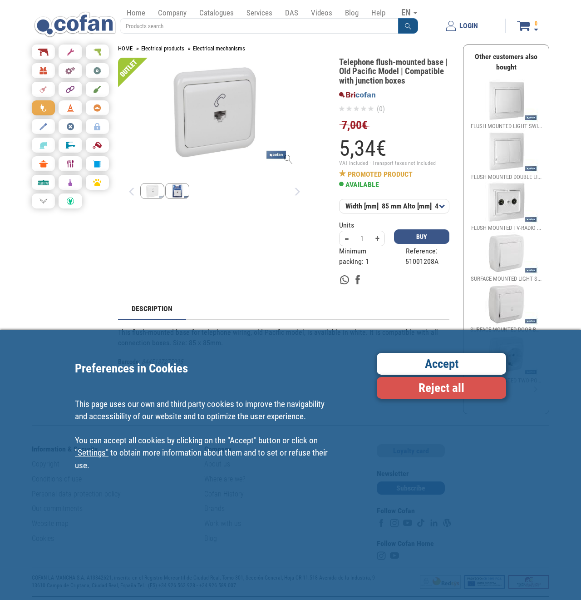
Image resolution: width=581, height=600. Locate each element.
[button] (408, 26)
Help (378, 12)
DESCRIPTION (152, 308)
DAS (291, 12)
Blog (352, 12)
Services (259, 12)
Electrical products (162, 48)
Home (136, 12)
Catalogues (216, 12)
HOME (125, 48)
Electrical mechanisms (219, 48)
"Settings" (91, 452)
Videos (321, 12)
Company (172, 12)
